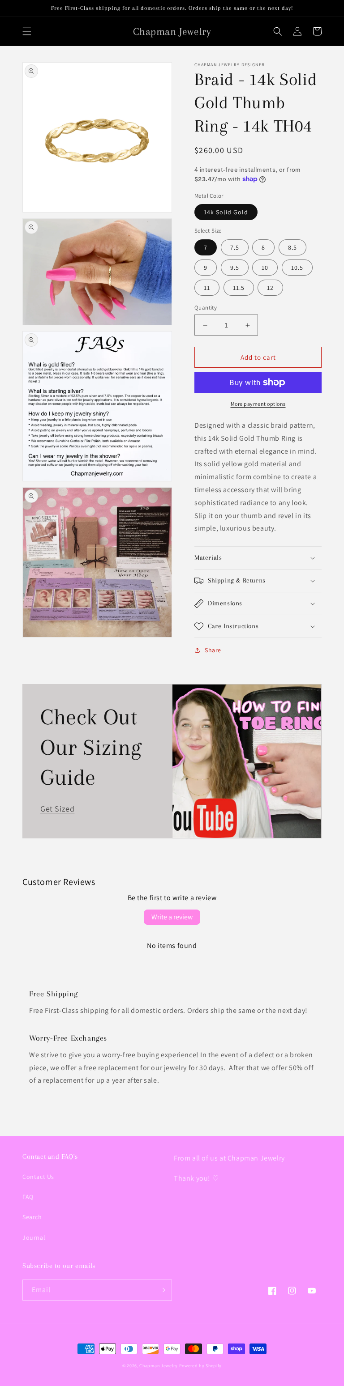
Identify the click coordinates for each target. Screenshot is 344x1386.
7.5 (234, 247)
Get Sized (57, 809)
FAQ (28, 1197)
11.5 (239, 288)
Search (32, 1217)
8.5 (292, 247)
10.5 (297, 268)
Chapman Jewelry (158, 1366)
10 (265, 268)
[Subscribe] (162, 1290)
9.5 (234, 268)
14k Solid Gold (226, 212)
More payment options (258, 403)
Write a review (172, 917)
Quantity (205, 307)
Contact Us (38, 1177)
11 (207, 288)
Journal (33, 1237)
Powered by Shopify (200, 1366)
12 (270, 288)
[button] (27, 31)
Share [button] (213, 650)
